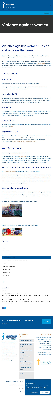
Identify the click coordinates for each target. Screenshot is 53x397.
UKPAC (22, 377)
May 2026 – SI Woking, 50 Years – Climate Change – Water (16, 299)
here (12, 126)
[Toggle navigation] (43, 5)
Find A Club (15, 381)
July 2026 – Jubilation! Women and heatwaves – (14, 293)
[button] (47, 13)
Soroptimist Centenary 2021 (25, 369)
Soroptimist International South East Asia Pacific (26, 363)
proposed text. (18, 138)
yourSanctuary (22, 156)
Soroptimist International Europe (26, 357)
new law (44, 138)
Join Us (21, 381)
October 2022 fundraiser (10, 171)
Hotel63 (22, 373)
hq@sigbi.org (48, 349)
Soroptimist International (26, 340)
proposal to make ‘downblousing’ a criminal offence (24, 141)
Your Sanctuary (41, 63)
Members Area (8, 381)
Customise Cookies (44, 392)
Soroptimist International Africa (26, 345)
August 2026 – (5, 290)
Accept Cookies (34, 392)
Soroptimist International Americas (26, 351)
